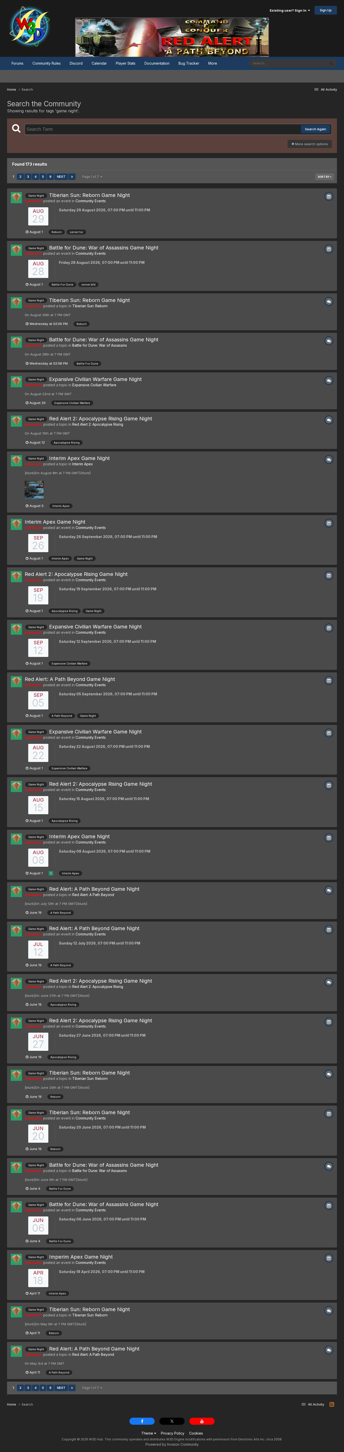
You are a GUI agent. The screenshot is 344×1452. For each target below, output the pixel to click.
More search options (311, 144)
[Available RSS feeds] (332, 1404)
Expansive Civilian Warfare (94, 385)
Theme (147, 1433)
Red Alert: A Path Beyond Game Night (70, 679)
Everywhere (310, 63)
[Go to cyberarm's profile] (16, 197)
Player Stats (125, 63)
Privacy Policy (172, 1433)
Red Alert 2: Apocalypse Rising (97, 424)
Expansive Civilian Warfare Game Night (95, 379)
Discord (76, 63)
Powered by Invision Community (172, 1444)
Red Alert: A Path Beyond (93, 895)
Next (61, 177)
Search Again (315, 129)
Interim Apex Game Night (79, 458)
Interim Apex (82, 464)
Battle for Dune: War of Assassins (99, 345)
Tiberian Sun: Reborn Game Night (89, 195)
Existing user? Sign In (289, 10)
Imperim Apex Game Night (81, 1257)
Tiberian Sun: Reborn (90, 306)
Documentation (157, 63)
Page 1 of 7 (91, 177)
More (212, 63)
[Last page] (72, 176)
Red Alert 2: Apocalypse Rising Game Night (100, 419)
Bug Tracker (189, 63)
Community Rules (46, 63)
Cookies (196, 1433)
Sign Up (326, 10)
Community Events (91, 201)
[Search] (331, 63)
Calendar (99, 63)
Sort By (324, 176)
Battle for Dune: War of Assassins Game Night (103, 248)
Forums (17, 63)
